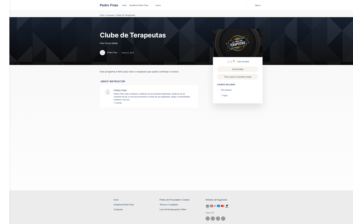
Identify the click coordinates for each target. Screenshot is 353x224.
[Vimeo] (218, 218)
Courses (110, 15)
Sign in (258, 5)
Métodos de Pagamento (216, 200)
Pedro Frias (109, 5)
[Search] (242, 5)
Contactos (118, 209)
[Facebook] (208, 218)
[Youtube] (223, 218)
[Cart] (250, 5)
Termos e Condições (169, 204)
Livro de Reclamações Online (173, 209)
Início (102, 15)
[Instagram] (213, 218)
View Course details (109, 43)
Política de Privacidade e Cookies (175, 200)
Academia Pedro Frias (124, 204)
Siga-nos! (210, 212)
